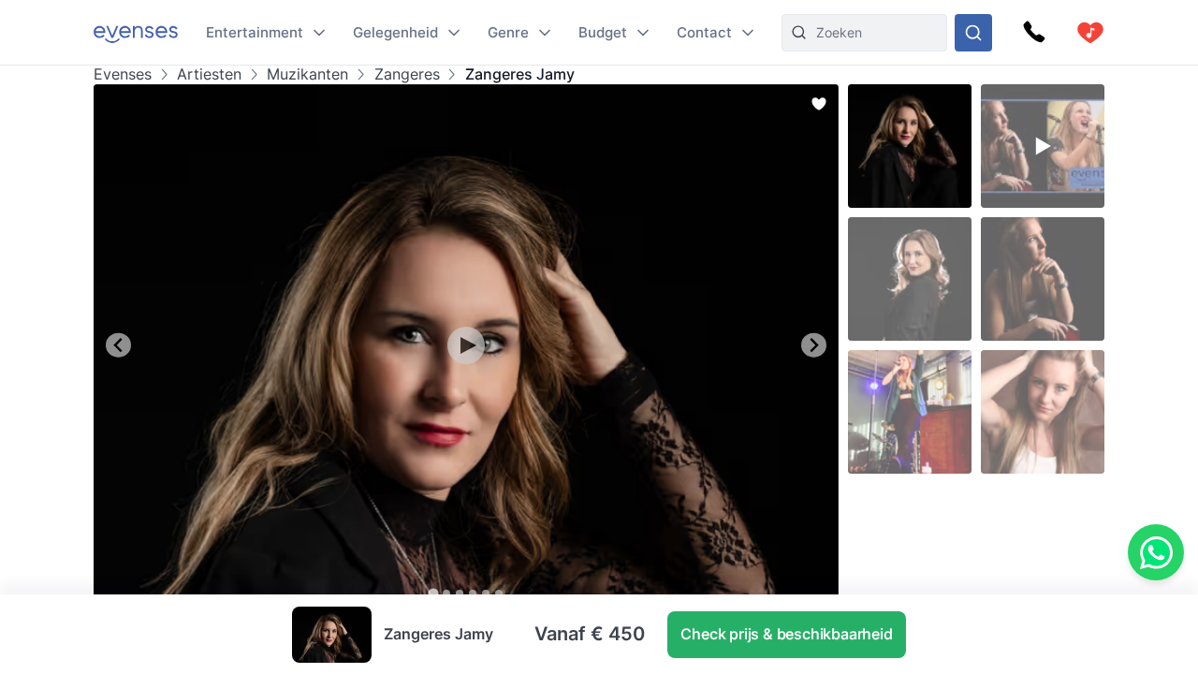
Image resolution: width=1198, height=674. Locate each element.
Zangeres (406, 74)
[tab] (433, 593)
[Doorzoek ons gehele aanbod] (973, 32)
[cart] (1090, 33)
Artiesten (209, 74)
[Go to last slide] (118, 345)
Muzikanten (307, 74)
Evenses (123, 74)
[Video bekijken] (466, 345)
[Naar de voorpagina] (136, 32)
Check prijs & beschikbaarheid (786, 633)
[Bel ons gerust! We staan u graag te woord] (1034, 33)
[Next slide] (813, 345)
